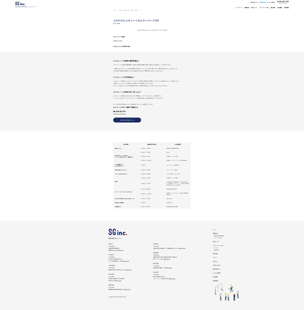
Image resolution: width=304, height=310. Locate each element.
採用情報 (286, 7)
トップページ (238, 7)
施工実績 (272, 7)
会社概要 (279, 7)
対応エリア (254, 7)
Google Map (121, 250)
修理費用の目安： (122, 46)
